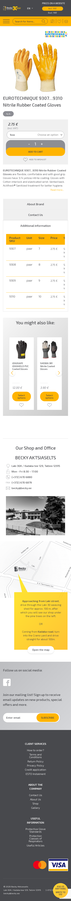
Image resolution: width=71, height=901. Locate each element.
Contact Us (35, 215)
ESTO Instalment (36, 774)
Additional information (35, 225)
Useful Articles (35, 845)
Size (12, 134)
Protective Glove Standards (35, 830)
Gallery (35, 807)
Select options (22, 396)
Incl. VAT (52, 8)
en (28, 8)
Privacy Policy (35, 765)
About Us (35, 799)
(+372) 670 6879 (22, 482)
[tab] (35, 225)
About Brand (35, 204)
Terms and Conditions (35, 756)
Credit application (35, 769)
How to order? (35, 750)
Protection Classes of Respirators (35, 839)
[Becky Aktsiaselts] (12, 8)
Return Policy (35, 761)
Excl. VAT (52, 13)
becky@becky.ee (22, 488)
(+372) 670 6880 (22, 477)
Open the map (41, 649)
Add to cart (35, 151)
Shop (35, 803)
